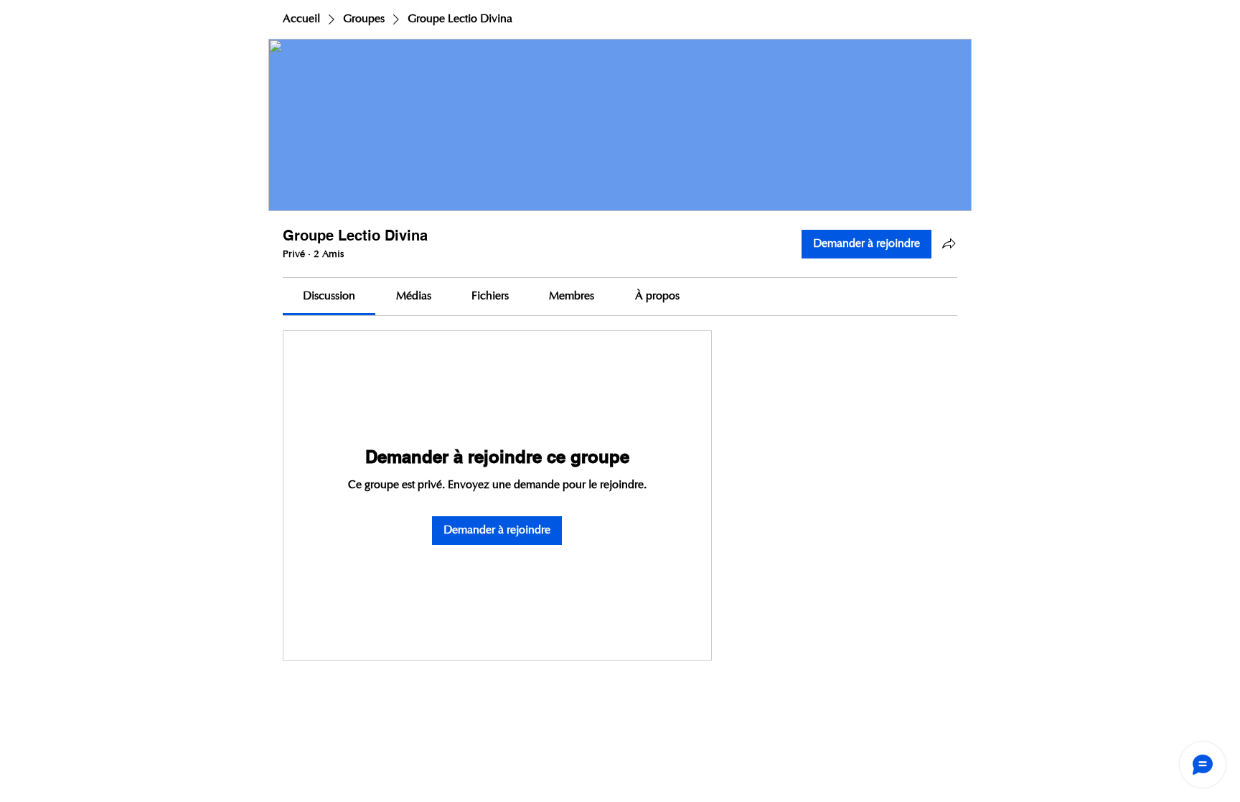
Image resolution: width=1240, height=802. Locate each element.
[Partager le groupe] (948, 243)
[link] (329, 296)
